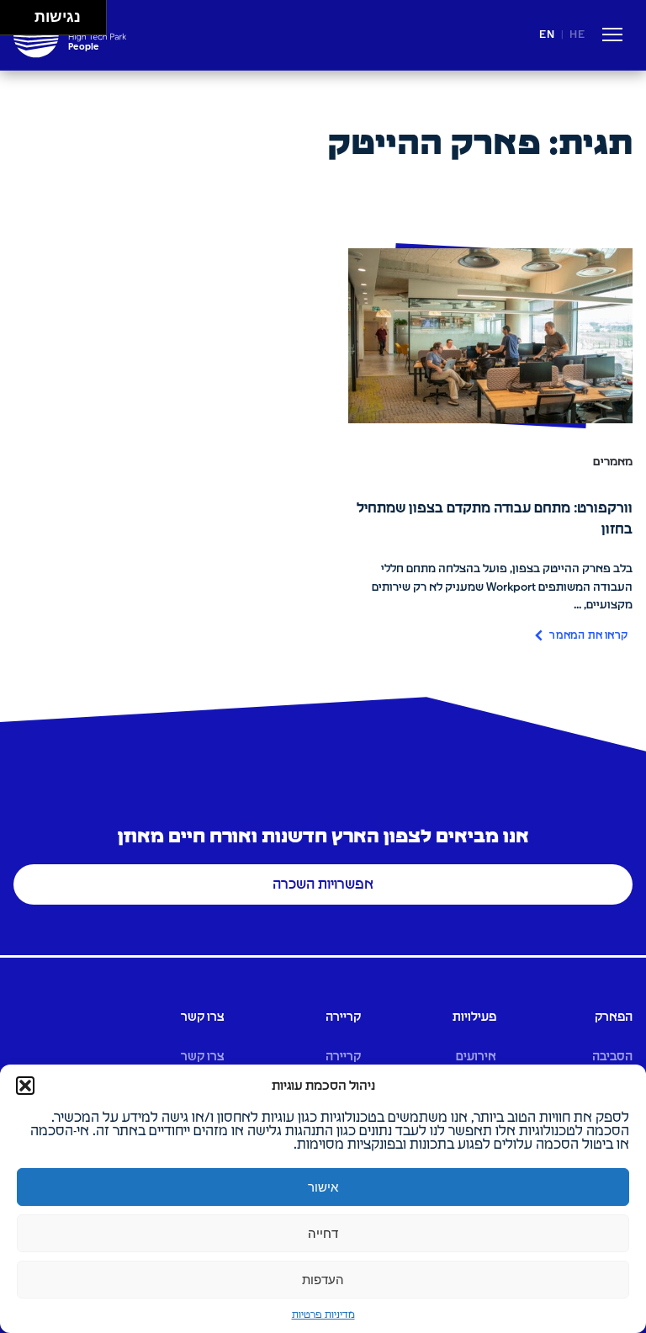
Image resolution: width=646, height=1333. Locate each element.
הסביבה (612, 1057)
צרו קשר (203, 1057)
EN (547, 34)
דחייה (323, 1233)
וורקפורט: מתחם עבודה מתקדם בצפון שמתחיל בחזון (495, 519)
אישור (323, 1187)
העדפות (323, 1279)
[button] (25, 1085)
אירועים (476, 1057)
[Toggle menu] (612, 38)
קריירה (343, 1057)
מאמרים (613, 462)
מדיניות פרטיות (323, 1315)
